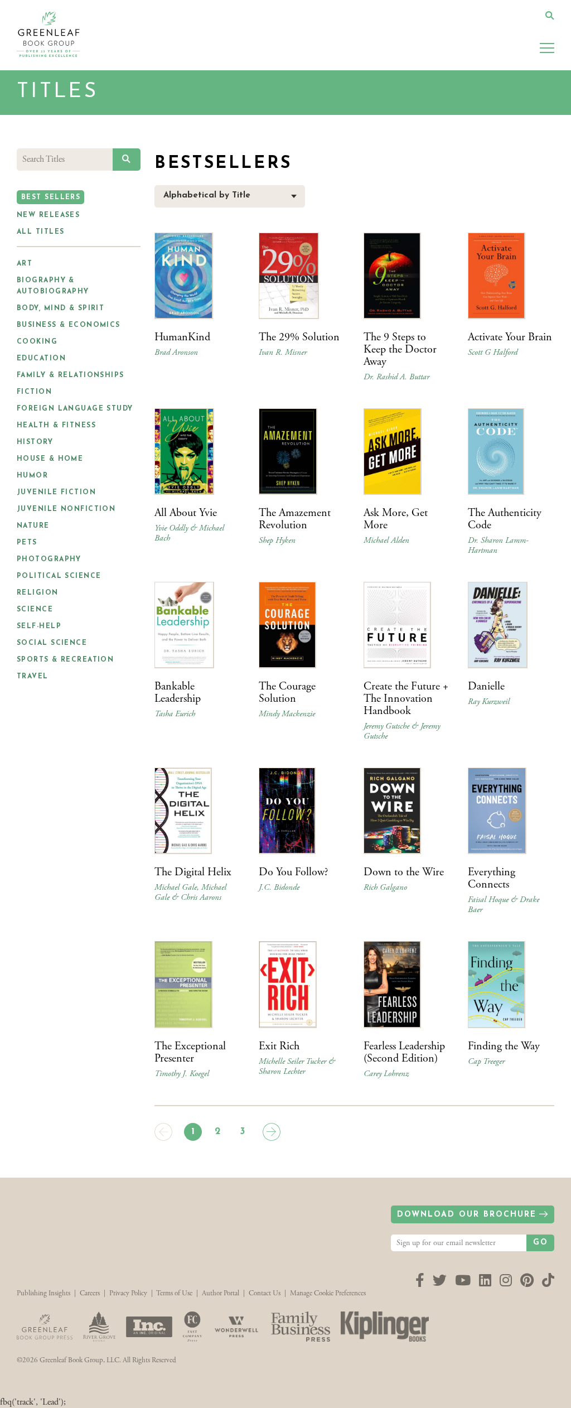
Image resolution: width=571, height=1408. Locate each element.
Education (41, 358)
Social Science (52, 643)
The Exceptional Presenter (190, 1052)
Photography (49, 559)
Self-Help (39, 626)
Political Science (59, 576)
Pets (27, 542)
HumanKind (182, 337)
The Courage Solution (287, 692)
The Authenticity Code (504, 519)
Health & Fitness (56, 425)
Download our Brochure (466, 1215)
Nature (33, 526)
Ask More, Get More (396, 519)
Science (35, 609)
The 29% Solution (299, 337)
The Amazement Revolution (295, 519)
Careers (90, 1293)
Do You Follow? (293, 872)
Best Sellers (50, 197)
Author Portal (220, 1293)
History (35, 442)
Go (540, 1242)
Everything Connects (491, 878)
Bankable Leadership (177, 692)
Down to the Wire (404, 872)
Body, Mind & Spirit (60, 308)
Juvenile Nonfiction (66, 509)
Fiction (34, 392)
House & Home (50, 459)
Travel (33, 676)
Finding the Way (504, 1046)
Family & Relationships (70, 375)
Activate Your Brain (510, 337)
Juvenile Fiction (56, 492)
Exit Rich (279, 1046)
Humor (32, 475)
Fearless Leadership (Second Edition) (404, 1052)
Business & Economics (68, 325)
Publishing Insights (43, 1293)
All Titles (40, 232)
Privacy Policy (128, 1293)
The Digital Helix (192, 872)
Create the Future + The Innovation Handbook (406, 698)
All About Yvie (185, 513)
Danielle (486, 686)
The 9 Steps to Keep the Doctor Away (400, 349)
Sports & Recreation (65, 660)
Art (24, 264)
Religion (38, 593)
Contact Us (264, 1293)
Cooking (37, 342)
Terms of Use (174, 1293)
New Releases (48, 215)
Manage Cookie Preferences (328, 1293)
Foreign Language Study (75, 409)
